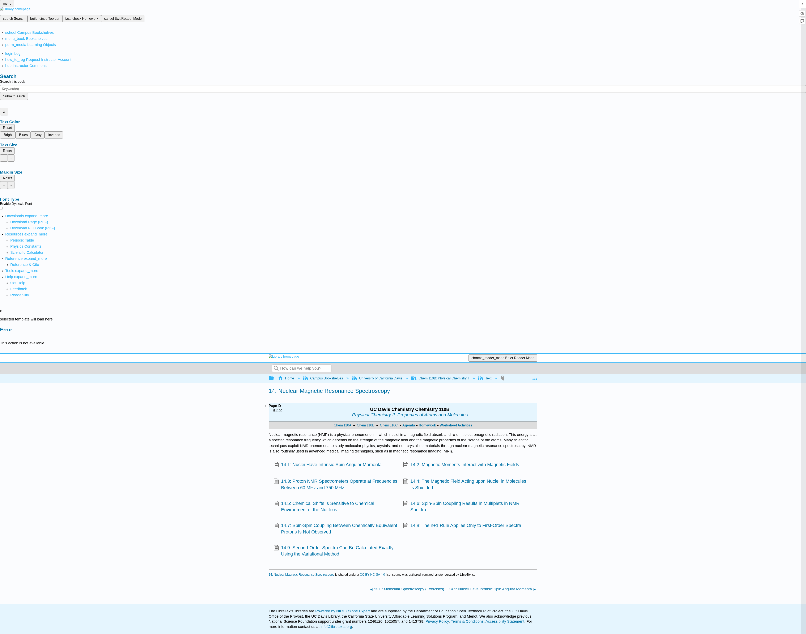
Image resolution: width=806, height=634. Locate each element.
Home (289, 378)
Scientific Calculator (26, 252)
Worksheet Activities (456, 425)
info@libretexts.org (335, 627)
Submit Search (14, 96)
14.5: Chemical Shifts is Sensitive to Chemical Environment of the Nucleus (327, 506)
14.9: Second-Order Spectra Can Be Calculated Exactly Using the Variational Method (337, 551)
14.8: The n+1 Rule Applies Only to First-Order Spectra (465, 525)
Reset (7, 127)
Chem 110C (389, 425)
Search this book (12, 81)
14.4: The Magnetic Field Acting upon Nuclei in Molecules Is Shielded (468, 484)
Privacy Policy (437, 621)
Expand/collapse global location (534, 377)
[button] (18, 289)
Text (488, 378)
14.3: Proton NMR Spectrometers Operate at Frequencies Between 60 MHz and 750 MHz (339, 484)
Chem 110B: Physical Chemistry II (444, 378)
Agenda (408, 425)
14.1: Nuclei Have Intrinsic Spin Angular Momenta (331, 464)
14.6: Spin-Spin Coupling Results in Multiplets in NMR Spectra (464, 506)
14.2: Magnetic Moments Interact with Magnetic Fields (464, 464)
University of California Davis (380, 378)
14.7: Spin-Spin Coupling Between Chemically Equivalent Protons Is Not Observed (339, 529)
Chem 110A (342, 425)
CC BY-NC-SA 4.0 (372, 574)
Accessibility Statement (504, 621)
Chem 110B (365, 425)
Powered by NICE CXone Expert (343, 611)
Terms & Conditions (467, 621)
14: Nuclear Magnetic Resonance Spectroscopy (301, 574)
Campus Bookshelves (326, 378)
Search (276, 368)
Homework (427, 425)
